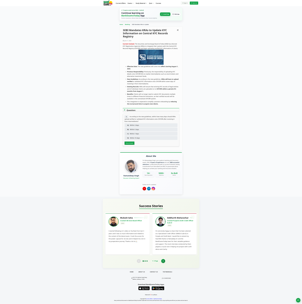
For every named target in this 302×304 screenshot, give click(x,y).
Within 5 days (133, 129)
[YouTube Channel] (144, 188)
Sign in (186, 3)
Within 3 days (133, 125)
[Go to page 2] (163, 261)
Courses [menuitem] (158, 3)
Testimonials (167, 272)
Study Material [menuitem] (140, 3)
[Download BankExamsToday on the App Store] (144, 288)
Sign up (195, 3)
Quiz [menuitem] (150, 3)
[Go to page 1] (143, 260)
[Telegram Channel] (149, 188)
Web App (176, 14)
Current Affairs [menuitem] (121, 3)
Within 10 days (133, 138)
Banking (127, 24)
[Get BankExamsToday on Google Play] (158, 288)
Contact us (154, 272)
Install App (166, 14)
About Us (141, 272)
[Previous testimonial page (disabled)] (139, 261)
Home (121, 24)
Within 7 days (133, 134)
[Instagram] (153, 188)
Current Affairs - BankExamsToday (154, 298)
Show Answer (129, 143)
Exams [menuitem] (130, 3)
